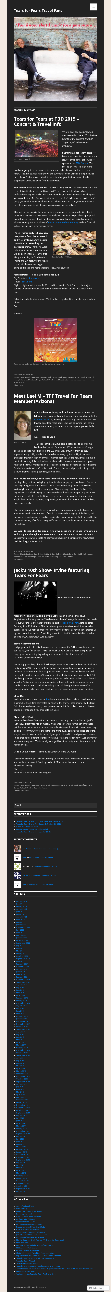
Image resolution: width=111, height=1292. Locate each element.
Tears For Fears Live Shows (27, 1264)
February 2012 (22, 1176)
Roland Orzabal (26, 788)
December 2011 (22, 1181)
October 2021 (22, 956)
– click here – (32, 278)
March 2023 (21, 935)
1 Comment (18, 385)
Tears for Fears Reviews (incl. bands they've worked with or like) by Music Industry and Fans (54, 1269)
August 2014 (21, 1115)
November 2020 (23, 967)
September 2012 (23, 1160)
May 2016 (20, 1066)
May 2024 (20, 922)
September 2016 (23, 1055)
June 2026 (20, 904)
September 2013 (23, 1134)
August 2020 (21, 969)
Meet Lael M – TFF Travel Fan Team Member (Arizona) (53, 398)
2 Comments (19, 559)
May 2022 (20, 951)
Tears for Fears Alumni (25, 1261)
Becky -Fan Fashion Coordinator (29, 1211)
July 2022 (20, 946)
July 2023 (20, 930)
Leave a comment (21, 790)
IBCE (24, 858)
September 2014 (23, 1113)
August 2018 (21, 1006)
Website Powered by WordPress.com (30, 1287)
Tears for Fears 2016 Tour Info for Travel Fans (35, 1258)
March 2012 (21, 1173)
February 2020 (22, 977)
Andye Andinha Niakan (25, 1206)
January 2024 (21, 925)
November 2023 (23, 927)
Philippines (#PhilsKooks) (26, 1248)
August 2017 (21, 1032)
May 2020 (20, 974)
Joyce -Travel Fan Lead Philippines (30, 1232)
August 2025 (21, 909)
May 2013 (20, 1144)
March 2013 (21, 1147)
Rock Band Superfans (78, 785)
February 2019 (22, 998)
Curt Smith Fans (69, 377)
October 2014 (22, 1110)
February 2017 (22, 1048)
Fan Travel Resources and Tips (29, 1224)
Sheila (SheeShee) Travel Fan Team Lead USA (34, 1253)
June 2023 (20, 933)
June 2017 (20, 1037)
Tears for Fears (75, 380)
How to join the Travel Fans (27, 1230)
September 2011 (23, 1189)
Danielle (26, 875)
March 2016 (21, 1071)
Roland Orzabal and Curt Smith (55, 380)
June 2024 (20, 920)
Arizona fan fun (42, 419)
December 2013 (22, 1131)
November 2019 (23, 980)
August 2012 (21, 1163)
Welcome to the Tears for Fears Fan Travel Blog (36, 1274)
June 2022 (20, 948)
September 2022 (23, 943)
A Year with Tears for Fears (27, 827)
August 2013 (21, 1136)
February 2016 (22, 1074)
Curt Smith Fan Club (51, 554)
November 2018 (23, 1003)
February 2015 (22, 1100)
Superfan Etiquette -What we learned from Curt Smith (38, 1256)
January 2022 (21, 953)
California (34, 377)
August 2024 (21, 917)
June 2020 (20, 972)
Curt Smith (38, 554)
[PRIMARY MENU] (93, 6)
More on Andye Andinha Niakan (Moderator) (34, 1245)
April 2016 (20, 1068)
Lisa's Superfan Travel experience (30, 1237)
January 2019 (21, 1001)
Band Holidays (22, 1209)
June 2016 (20, 1063)
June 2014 (20, 1121)
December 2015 (22, 1076)
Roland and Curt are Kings (30, 380)
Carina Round (45, 377)
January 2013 (21, 1152)
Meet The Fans (22, 1243)
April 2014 (20, 1123)
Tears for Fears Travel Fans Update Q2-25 (33, 832)
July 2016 (20, 1061)
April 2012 (20, 1170)
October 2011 (21, 1186)
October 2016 (22, 1053)
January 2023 (21, 938)
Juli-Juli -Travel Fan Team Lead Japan (31, 1235)
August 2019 (21, 985)
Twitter (70, 557)
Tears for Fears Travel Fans (38, 10)
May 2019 (20, 993)
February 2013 (22, 1149)
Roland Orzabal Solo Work (27, 1250)
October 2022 (22, 940)
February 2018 (22, 1016)
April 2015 (20, 1095)
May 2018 (20, 1014)
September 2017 (23, 1029)
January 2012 (21, 1178)
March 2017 (21, 1045)
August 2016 (21, 1058)
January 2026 (21, 906)
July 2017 (20, 1034)
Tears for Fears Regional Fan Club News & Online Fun (38, 1266)
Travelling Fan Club (58, 557)
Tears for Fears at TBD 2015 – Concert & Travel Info (46, 121)
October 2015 (22, 1079)
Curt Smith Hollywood (83, 554)
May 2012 (20, 1168)
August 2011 (21, 1191)
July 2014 (20, 1118)
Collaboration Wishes (25, 1219)
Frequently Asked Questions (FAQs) (31, 1227)
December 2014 (23, 1105)
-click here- (27, 281)
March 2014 (21, 1126)
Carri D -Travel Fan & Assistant (28, 1217)
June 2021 (20, 961)
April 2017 (20, 1042)
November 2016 (23, 1050)
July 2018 (20, 1008)
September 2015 (23, 1082)
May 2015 (20, 1092)
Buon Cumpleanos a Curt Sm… (41, 858)
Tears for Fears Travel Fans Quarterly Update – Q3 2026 (39, 821)
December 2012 (22, 1155)
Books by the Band (24, 1214)
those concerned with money (63, 222)
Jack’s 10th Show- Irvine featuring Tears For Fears (51, 572)
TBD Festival (82, 163)
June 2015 (20, 1089)
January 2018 (21, 1019)
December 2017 (22, 1021)
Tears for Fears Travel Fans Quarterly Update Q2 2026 (38, 824)
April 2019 (20, 995)
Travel (21, 382)
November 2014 (23, 1108)
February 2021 (22, 964)
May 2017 (20, 1040)
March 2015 (21, 1097)
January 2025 (21, 914)
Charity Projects (26, 554)
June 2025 (20, 912)
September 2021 (23, 959)
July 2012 (20, 1165)
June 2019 (20, 990)
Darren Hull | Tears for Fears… (41, 884)
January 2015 (21, 1102)
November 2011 (22, 1183)
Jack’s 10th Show (70, 623)
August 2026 (21, 901)
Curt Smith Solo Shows (25, 1222)
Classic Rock (57, 377)
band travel (25, 377)
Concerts (55, 785)
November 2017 (23, 1024)
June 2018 (20, 1011)
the (47, 699)
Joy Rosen (27, 849)
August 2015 (21, 1084)
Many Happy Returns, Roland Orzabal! (32, 829)
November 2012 (23, 1157)
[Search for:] (55, 805)
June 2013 (20, 1142)
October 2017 (22, 1027)
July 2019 (20, 987)
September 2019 (23, 982)
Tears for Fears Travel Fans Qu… (47, 849)
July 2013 (20, 1139)
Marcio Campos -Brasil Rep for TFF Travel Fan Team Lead (40, 1240)
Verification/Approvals (25, 1271)
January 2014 (21, 1129)
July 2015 (20, 1087)
